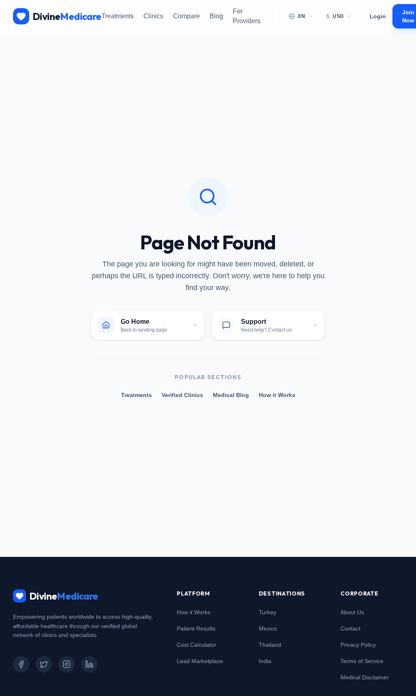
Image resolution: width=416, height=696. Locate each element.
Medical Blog (231, 395)
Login (378, 16)
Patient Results (196, 628)
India (265, 661)
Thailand (270, 644)
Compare (186, 16)
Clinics (153, 16)
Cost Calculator (196, 644)
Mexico (268, 628)
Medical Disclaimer (364, 677)
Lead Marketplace (200, 661)
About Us (352, 612)
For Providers (246, 16)
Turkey (267, 612)
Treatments (118, 16)
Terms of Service (362, 661)
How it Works (277, 395)
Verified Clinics (182, 395)
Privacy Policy (358, 644)
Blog (216, 16)
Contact (350, 628)
